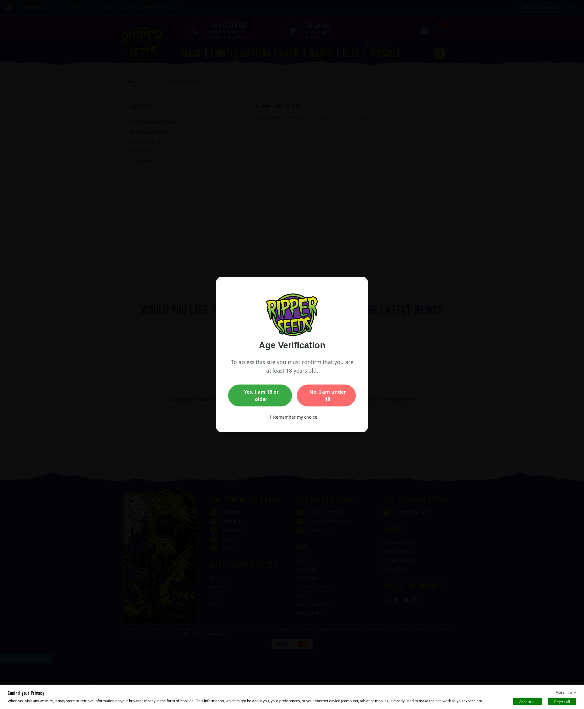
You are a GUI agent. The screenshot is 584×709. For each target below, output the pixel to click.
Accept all (527, 701)
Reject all (562, 701)
